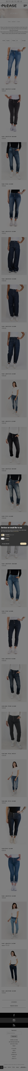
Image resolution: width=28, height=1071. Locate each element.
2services (7, 536)
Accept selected (5, 543)
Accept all (23, 543)
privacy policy (16, 531)
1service (7, 539)
